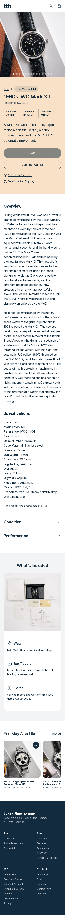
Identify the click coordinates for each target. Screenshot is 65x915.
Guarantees (10, 874)
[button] (32, 522)
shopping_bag (59, 6)
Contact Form (44, 889)
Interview (42, 853)
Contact (42, 869)
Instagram (42, 884)
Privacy (7, 903)
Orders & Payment (13, 884)
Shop (7, 833)
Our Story (42, 838)
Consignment (11, 898)
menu (43, 6)
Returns (8, 893)
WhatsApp (42, 874)
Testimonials (44, 848)
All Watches (10, 838)
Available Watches (13, 843)
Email (39, 879)
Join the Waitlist (32, 164)
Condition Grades (13, 879)
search (51, 6)
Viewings (42, 893)
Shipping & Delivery (14, 889)
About (40, 833)
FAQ (6, 869)
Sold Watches (11, 848)
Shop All (55, 734)
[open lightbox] (32, 44)
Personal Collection (47, 857)
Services (41, 843)
